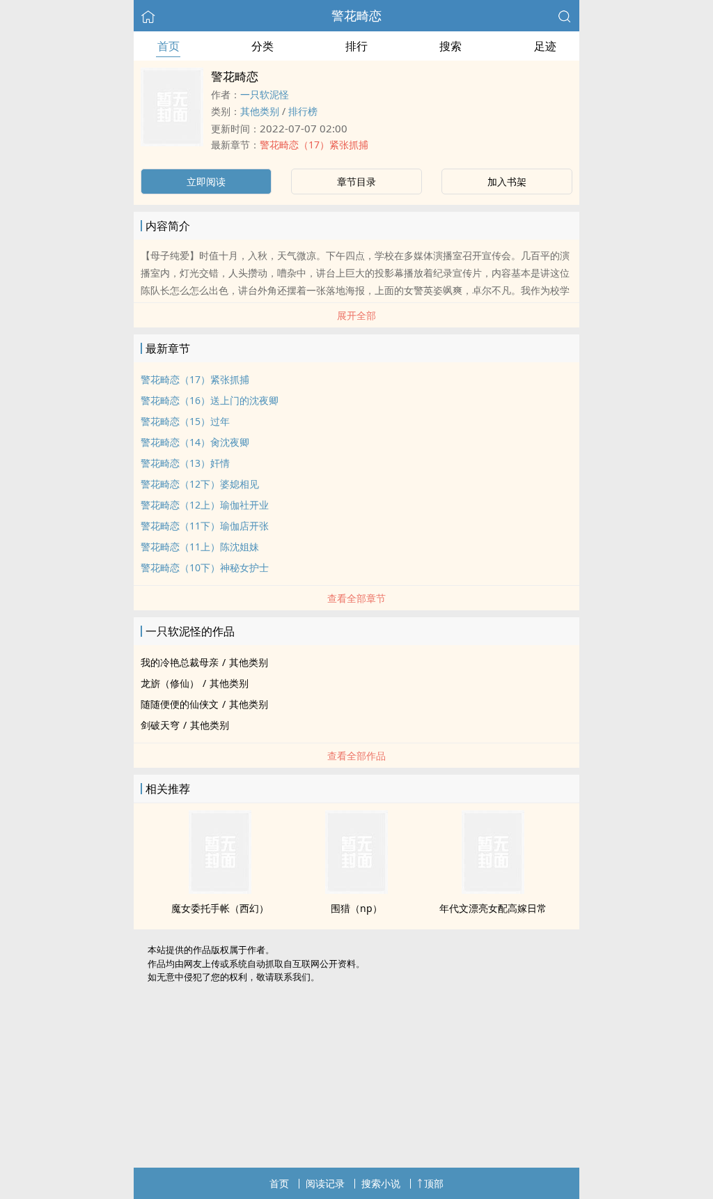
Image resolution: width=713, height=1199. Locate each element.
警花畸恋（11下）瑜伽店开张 (205, 525)
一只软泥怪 (264, 94)
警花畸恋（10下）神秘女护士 (205, 567)
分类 (262, 46)
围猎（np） (356, 908)
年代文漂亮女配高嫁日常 (493, 908)
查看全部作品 (356, 755)
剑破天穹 (160, 725)
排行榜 (303, 111)
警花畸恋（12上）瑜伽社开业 (205, 504)
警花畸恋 (356, 15)
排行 (356, 46)
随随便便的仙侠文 (180, 704)
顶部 (434, 1183)
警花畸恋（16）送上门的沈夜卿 (210, 400)
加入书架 (506, 181)
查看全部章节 (356, 598)
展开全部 (356, 315)
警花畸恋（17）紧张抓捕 (314, 144)
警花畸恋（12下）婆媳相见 (200, 483)
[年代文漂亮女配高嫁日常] (493, 889)
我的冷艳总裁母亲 (180, 662)
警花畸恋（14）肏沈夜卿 (195, 442)
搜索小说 (380, 1183)
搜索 (450, 46)
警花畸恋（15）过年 (185, 421)
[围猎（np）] (356, 889)
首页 (168, 46)
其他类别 (259, 111)
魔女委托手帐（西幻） (220, 908)
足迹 (545, 46)
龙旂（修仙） (170, 683)
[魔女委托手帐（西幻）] (220, 889)
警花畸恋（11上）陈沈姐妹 (200, 546)
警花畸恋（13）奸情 (185, 463)
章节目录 (356, 181)
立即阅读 (206, 181)
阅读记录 (325, 1183)
